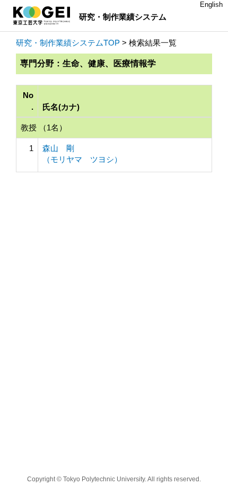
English (211, 4)
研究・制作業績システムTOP (68, 42)
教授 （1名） (44, 127)
